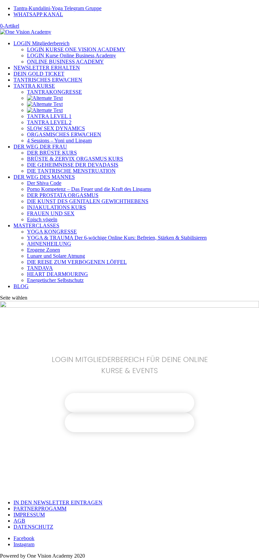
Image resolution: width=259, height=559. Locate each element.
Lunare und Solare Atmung (56, 256)
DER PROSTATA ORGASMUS (62, 195)
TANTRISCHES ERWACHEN (47, 80)
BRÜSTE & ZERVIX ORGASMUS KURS (75, 159)
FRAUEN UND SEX (51, 213)
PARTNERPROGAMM (39, 508)
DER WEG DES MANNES (44, 177)
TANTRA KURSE (34, 86)
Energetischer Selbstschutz (55, 280)
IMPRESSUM (29, 515)
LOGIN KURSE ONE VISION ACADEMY (76, 49)
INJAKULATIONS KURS (56, 207)
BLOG (21, 286)
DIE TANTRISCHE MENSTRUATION (71, 171)
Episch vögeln (42, 219)
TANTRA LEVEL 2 (49, 122)
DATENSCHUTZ (33, 527)
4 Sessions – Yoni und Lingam (59, 140)
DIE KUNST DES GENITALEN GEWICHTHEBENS (87, 201)
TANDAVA (40, 268)
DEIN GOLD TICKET (38, 74)
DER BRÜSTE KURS (52, 153)
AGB (19, 521)
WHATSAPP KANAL (38, 14)
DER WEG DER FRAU (40, 146)
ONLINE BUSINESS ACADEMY (65, 61)
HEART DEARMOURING (57, 274)
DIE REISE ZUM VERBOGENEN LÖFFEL (77, 262)
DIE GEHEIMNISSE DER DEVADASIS (72, 165)
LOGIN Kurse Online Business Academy (71, 55)
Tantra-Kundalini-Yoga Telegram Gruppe (57, 8)
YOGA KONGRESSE (52, 231)
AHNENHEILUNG (49, 244)
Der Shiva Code (44, 183)
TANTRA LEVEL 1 (49, 116)
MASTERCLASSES (36, 225)
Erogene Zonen (43, 250)
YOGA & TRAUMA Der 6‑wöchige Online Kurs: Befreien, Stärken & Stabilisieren (117, 238)
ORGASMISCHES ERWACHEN (64, 134)
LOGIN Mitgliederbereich (41, 43)
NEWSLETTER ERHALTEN (46, 68)
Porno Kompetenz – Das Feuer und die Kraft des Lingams (89, 189)
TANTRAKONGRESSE (54, 92)
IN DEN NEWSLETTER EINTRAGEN (58, 502)
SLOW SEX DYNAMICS (56, 128)
